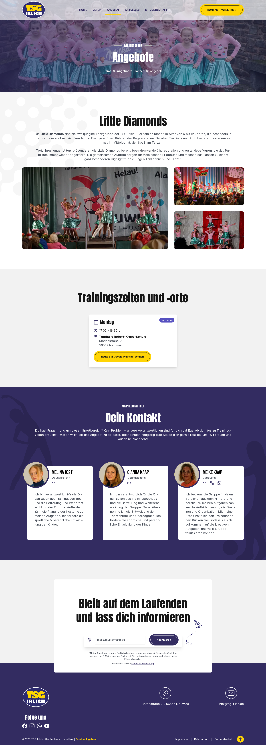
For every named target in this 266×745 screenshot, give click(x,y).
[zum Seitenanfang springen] (240, 739)
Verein (97, 9)
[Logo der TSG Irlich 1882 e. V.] (33, 9)
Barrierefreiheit (223, 739)
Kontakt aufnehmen (221, 9)
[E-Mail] (89, 640)
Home (83, 9)
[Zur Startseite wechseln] (36, 697)
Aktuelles (132, 9)
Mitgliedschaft (156, 9)
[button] (53, 483)
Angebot (113, 9)
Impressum (181, 739)
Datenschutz (201, 739)
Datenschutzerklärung (142, 663)
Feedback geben (86, 739)
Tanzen (139, 71)
